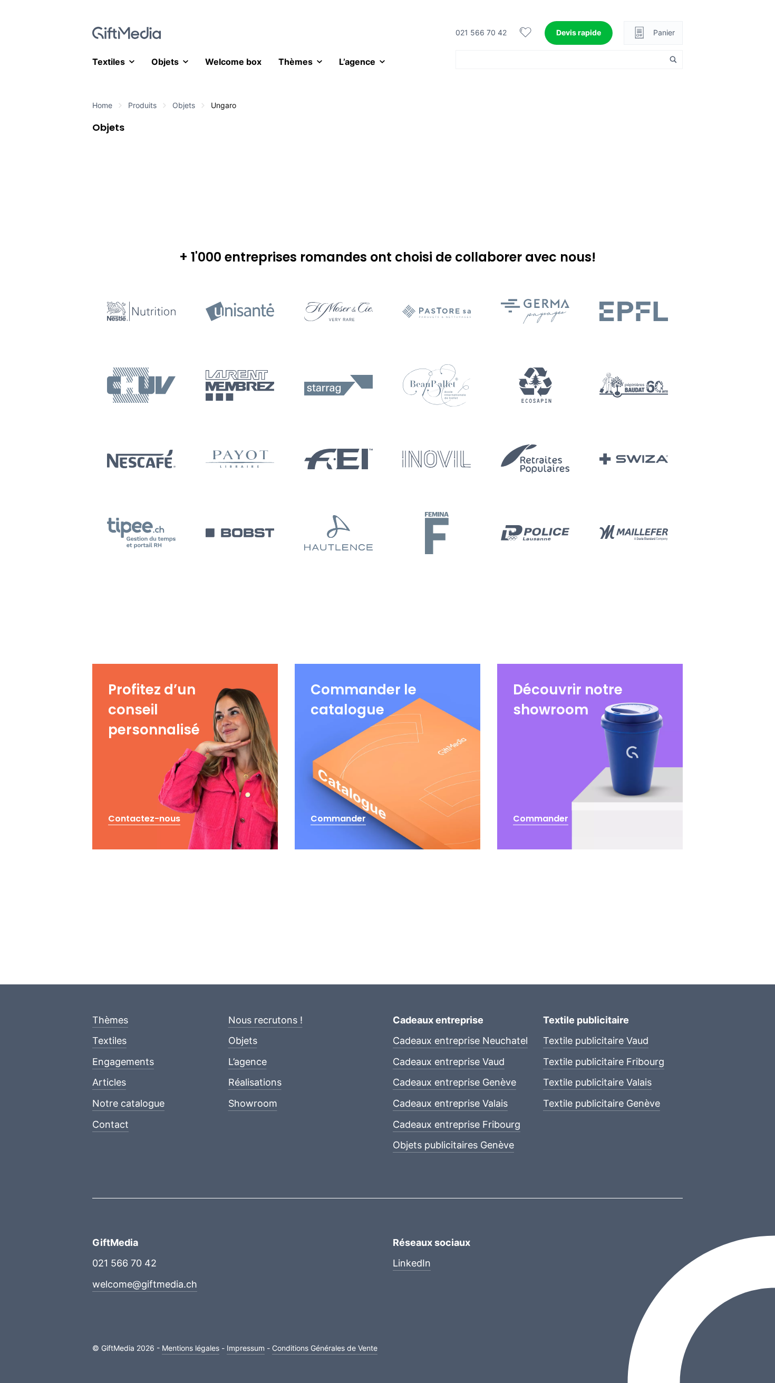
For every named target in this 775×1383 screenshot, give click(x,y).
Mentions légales (190, 1347)
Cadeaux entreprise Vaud (449, 1061)
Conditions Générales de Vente (324, 1347)
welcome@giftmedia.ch (144, 1284)
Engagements (123, 1061)
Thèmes (295, 61)
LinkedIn (412, 1263)
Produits (142, 105)
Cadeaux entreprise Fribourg (456, 1124)
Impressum (246, 1347)
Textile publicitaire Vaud (595, 1040)
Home (102, 105)
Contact (110, 1124)
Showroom (252, 1103)
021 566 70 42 (481, 32)
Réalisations (255, 1082)
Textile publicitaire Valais (597, 1082)
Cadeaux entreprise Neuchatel (460, 1040)
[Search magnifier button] (673, 60)
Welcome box (233, 61)
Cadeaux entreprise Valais (450, 1103)
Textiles (108, 61)
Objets (165, 61)
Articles (109, 1082)
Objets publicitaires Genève (453, 1144)
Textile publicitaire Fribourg (603, 1061)
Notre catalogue (128, 1103)
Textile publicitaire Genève (601, 1103)
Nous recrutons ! (265, 1020)
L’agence (357, 61)
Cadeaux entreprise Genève (454, 1082)
